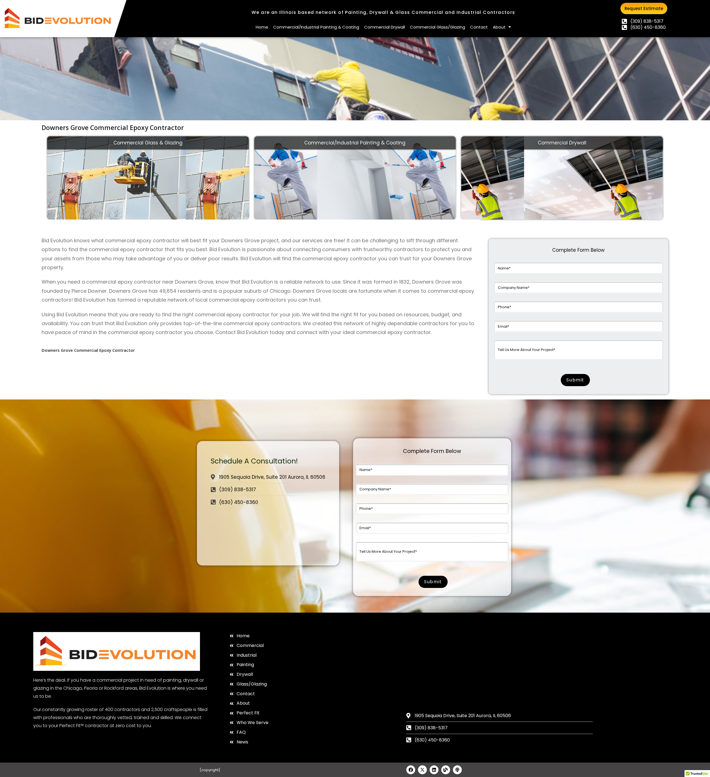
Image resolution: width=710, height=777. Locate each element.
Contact (479, 27)
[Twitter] (422, 769)
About (499, 27)
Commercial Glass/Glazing (437, 27)
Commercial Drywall (384, 27)
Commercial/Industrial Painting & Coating (316, 27)
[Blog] (445, 769)
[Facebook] (410, 769)
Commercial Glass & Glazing (147, 142)
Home (262, 27)
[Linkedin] (434, 769)
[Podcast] (457, 769)
